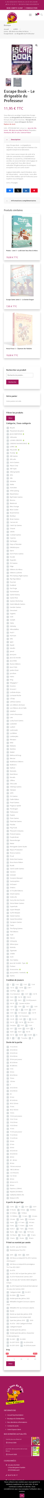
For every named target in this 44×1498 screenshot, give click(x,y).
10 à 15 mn (13, 1119)
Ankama (13, 481)
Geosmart (13, 610)
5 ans (12, 1225)
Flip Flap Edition (15, 579)
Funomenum (14, 591)
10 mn (12, 1113)
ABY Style (13, 469)
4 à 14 (12, 1003)
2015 (11, 1255)
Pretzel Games (15, 834)
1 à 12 (12, 988)
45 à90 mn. (13, 1066)
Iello (11, 639)
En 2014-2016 (28, 1342)
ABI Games (14, 456)
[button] (36, 45)
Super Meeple (15, 910)
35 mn (12, 1097)
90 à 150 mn (14, 1110)
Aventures (7, 132)
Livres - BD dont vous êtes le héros (16, 31)
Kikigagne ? (14, 683)
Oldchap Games (15, 787)
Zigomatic (13, 950)
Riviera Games (15, 853)
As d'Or (12, 1270)
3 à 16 (20, 997)
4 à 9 (19, 1032)
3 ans (22, 1219)
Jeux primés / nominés (18, 972)
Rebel (12, 843)
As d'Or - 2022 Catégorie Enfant (21, 1323)
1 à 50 (21, 988)
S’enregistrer (31, 8)
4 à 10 (28, 1032)
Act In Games (14, 462)
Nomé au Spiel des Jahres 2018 (21, 1314)
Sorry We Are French (17, 900)
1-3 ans (24, 1216)
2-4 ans (34, 1216)
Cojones (13, 538)
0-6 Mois (33, 1210)
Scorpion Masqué (16, 878)
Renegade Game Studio (18, 847)
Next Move (14, 774)
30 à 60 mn (13, 1154)
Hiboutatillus (14, 629)
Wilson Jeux (14, 944)
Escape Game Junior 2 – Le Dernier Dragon (20, 300)
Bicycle (12, 428)
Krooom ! (13, 689)
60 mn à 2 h (14, 1182)
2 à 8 (20, 1019)
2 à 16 (35, 994)
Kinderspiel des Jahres (18, 1330)
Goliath (12, 620)
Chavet (12, 528)
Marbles (13, 749)
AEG (11, 475)
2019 (31, 1320)
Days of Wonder (16, 544)
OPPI (11, 793)
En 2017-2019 (14, 1342)
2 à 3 (22, 991)
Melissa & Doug (15, 755)
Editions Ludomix (16, 573)
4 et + (20, 1000)
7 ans (22, 1229)
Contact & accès (13, 1426)
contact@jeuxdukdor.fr (30, 4)
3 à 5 (22, 1025)
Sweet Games (15, 916)
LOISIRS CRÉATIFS (16, 440)
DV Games (13, 563)
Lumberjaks (14, 736)
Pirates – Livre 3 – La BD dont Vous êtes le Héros (22, 251)
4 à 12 (12, 1035)
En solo (17, 132)
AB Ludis (13, 459)
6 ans (31, 1225)
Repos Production (16, 850)
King (11, 680)
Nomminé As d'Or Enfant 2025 (20, 1317)
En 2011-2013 (14, 1345)
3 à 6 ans (31, 1219)
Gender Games (15, 607)
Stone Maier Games (17, 903)
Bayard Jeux (14, 494)
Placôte (12, 824)
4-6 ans (31, 1222)
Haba (12, 623)
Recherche (12, 382)
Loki (11, 717)
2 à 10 (34, 1013)
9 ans (20, 1232)
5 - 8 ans (21, 1225)
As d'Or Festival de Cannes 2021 (21, 1277)
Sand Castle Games (17, 869)
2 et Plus (13, 991)
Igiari (11, 642)
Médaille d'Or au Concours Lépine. (22, 1308)
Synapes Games (16, 922)
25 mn (12, 1144)
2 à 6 (11, 1013)
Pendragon (14, 809)
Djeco (12, 550)
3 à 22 (29, 997)
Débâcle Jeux (14, 547)
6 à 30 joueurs (31, 1000)
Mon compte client (15, 8)
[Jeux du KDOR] (12, 17)
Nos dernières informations (17, 1422)
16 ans (21, 1238)
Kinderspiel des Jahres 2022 (20, 1298)
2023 (19, 1255)
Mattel (12, 752)
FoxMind (13, 585)
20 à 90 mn (13, 1091)
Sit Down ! (13, 884)
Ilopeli (12, 645)
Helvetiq (13, 626)
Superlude (13, 906)
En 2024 (12, 1295)
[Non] (41, 1489)
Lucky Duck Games (16, 721)
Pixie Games (14, 818)
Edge (11, 566)
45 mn (12, 1163)
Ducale (12, 557)
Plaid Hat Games (16, 821)
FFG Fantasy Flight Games (19, 576)
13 (19, 1207)
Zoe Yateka (14, 960)
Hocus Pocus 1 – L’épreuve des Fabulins (19, 349)
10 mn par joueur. (16, 1116)
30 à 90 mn (13, 1056)
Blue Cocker (14, 510)
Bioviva (12, 500)
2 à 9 (26, 994)
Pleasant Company (16, 831)
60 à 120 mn (14, 1103)
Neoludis (13, 771)
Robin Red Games (16, 859)
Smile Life (13, 897)
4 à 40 (30, 1035)
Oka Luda (13, 784)
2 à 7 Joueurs (22, 1013)
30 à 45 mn (13, 1151)
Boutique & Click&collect (15, 1419)
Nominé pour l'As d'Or (17, 1250)
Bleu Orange (14, 506)
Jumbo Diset (14, 670)
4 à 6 (11, 1000)
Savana (12, 872)
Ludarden (13, 724)
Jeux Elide (13, 661)
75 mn (12, 1107)
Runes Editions (15, 664)
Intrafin (12, 648)
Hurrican (13, 636)
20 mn (12, 1141)
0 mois (23, 1210)
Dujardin (13, 560)
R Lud (12, 856)
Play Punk (13, 828)
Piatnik (12, 815)
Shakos (12, 887)
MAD (11, 743)
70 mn (12, 1078)
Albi (11, 478)
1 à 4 (33, 984)
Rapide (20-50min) (16, 1192)
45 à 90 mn (13, 1062)
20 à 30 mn (13, 1088)
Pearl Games (14, 802)
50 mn (12, 1072)
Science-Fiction (26, 132)
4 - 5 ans (21, 1222)
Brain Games (14, 519)
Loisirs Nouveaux (16, 714)
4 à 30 (21, 1035)
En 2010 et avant (29, 1345)
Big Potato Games (16, 497)
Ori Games (14, 796)
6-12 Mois (13, 1213)
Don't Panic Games (16, 554)
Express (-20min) (16, 1188)
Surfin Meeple (15, 913)
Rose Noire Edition (16, 862)
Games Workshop (16, 601)
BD (13, 132)
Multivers (13, 765)
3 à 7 (11, 1028)
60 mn (12, 1179)
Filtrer (11, 418)
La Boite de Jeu (15, 692)
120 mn (12, 1081)
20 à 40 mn (13, 1050)
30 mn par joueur (16, 1059)
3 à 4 (11, 997)
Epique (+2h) (14, 1198)
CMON (12, 532)
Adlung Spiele (15, 472)
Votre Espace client (14, 1429)
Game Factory (15, 595)
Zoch (11, 957)
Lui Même (13, 733)
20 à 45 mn (13, 1053)
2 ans (12, 1207)
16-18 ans (13, 1235)
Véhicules (13, 437)
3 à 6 (30, 1025)
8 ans (12, 1232)
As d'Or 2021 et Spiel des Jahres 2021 (23, 1273)
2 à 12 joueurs (24, 1016)
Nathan (12, 768)
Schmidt (13, 875)
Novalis (12, 777)
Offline (12, 780)
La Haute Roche (15, 695)
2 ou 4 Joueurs (15, 994)
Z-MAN (12, 954)
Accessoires (14, 969)
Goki (11, 617)
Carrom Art (14, 522)
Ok (22, 1496)
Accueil (6, 29)
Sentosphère (14, 881)
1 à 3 (25, 984)
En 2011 (28, 1292)
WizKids (13, 947)
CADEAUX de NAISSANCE (18, 443)
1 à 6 (19, 1006)
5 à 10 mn (13, 1176)
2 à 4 (26, 1010)
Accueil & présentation (15, 1415)
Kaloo (12, 676)
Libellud (12, 711)
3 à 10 (34, 1019)
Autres (12, 976)
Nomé (12, 1311)
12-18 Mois (13, 1216)
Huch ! (12, 632)
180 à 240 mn (14, 1169)
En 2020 (22, 1339)
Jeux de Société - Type (18, 963)
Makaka (13, 746)
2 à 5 (34, 1010)
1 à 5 (11, 1006)
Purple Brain (14, 837)
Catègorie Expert (16, 1327)
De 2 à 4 (30, 1022)
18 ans (31, 1238)
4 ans (12, 1222)
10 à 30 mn (13, 1125)
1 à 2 (17, 984)
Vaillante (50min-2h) (17, 1195)
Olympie (13, 790)
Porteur (12, 966)
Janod (12, 651)
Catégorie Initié (15, 1292)
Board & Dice (14, 513)
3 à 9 (27, 1028)
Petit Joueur (14, 812)
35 (11, 1094)
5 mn (11, 1069)
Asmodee (13, 488)
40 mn (12, 1157)
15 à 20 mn (13, 1047)
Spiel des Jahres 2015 (17, 1320)
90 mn (12, 1185)
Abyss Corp (14, 465)
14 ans (12, 1238)
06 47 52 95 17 (12, 4)
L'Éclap (12, 699)
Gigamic (13, 613)
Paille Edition (14, 799)
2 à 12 (12, 1016)
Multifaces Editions (16, 761)
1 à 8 (35, 1006)
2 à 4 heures (14, 1173)
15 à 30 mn (13, 1135)
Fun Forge (13, 588)
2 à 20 (12, 1019)
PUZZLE (12, 453)
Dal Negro (13, 541)
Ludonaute (14, 730)
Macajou (13, 739)
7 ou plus (24, 1038)
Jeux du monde (15, 658)
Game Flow (14, 598)
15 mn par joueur (16, 1132)
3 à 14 (21, 1022)
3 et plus (13, 1025)
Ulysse (12, 938)
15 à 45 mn (13, 1138)
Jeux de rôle (32, 128)
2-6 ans (12, 1219)
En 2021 (12, 1339)
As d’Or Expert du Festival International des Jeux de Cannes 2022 (22, 1287)
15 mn (12, 1129)
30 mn (12, 1147)
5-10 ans (13, 1210)
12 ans (33, 1235)
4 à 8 (11, 1032)
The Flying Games (16, 928)
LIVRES (15, 29)
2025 (27, 1255)
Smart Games (15, 894)
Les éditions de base (17, 705)
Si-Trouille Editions (16, 891)
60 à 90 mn (13, 1075)
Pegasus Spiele (15, 806)
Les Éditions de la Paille (18, 708)
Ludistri (12, 727)
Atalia (12, 484)
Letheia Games (15, 702)
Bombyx (13, 516)
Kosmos (13, 686)
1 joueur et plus (24, 1003)
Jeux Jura (13, 654)
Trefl (11, 935)
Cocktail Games (15, 535)
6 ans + (12, 1229)
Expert (22, 1295)
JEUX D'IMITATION (16, 434)
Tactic (12, 925)
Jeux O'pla (13, 667)
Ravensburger (15, 840)
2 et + (29, 988)
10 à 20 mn (13, 1122)
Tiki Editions (14, 932)
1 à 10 (12, 1010)
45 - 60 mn (13, 1160)
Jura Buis (13, 673)
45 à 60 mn (13, 1100)
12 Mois (24, 1213)
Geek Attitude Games (17, 604)
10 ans (23, 1235)
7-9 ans (30, 1229)
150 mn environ (15, 1166)
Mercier (12, 758)
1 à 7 (27, 1006)
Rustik (12, 865)
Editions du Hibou (16, 569)
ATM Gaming (14, 491)
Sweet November (16, 919)
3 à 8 (19, 1028)
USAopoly (13, 941)
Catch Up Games (16, 525)
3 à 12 (12, 1022)
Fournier (13, 582)
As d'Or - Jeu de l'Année (18, 1247)
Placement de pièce (17, 431)
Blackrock (13, 503)
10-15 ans (30, 1232)
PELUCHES (13, 450)
